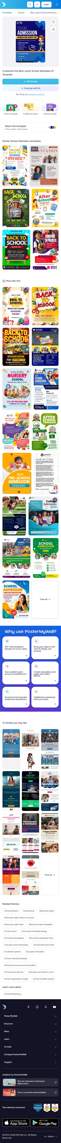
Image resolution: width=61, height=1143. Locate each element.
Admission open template (40, 924)
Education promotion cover (41, 972)
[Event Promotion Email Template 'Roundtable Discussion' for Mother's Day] (11, 833)
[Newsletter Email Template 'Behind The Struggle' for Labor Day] (50, 749)
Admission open (46, 911)
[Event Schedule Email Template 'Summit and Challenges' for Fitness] (11, 875)
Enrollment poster (12, 951)
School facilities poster (43, 979)
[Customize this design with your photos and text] (30, 41)
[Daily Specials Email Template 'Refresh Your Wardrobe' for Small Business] (30, 749)
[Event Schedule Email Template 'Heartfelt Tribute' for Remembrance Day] (30, 875)
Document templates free (41, 938)
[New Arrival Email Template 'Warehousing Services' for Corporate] (30, 833)
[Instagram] (37, 1007)
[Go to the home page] (3, 4)
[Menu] (57, 4)
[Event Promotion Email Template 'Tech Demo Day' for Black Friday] (30, 791)
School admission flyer (43, 945)
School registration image (16, 979)
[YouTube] (54, 1007)
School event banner (14, 972)
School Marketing (12, 994)
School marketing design (15, 958)
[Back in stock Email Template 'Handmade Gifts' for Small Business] (50, 833)
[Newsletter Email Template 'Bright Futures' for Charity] (50, 791)
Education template (35, 951)
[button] (53, 22)
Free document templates (16, 945)
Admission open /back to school (19, 917)
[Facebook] (28, 1007)
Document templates (14, 938)
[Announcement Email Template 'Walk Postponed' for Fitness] (11, 749)
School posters (11, 911)
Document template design (34, 931)
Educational (28, 911)
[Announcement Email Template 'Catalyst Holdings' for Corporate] (11, 791)
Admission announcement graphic (20, 965)
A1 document (10, 931)
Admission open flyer (14, 924)
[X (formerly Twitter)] (46, 1007)
